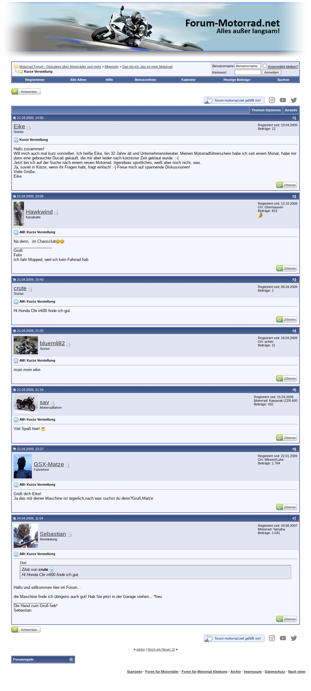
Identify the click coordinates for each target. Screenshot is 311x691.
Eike (19, 126)
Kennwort (219, 72)
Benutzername (223, 66)
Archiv (236, 671)
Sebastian (53, 534)
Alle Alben (78, 80)
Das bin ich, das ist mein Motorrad (147, 66)
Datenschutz (275, 671)
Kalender (188, 80)
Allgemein (111, 66)
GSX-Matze (49, 464)
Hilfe (109, 80)
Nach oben (297, 671)
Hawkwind (39, 212)
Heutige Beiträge (237, 80)
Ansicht (291, 110)
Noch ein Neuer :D (161, 649)
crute (20, 288)
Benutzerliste (145, 80)
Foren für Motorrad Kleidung (204, 671)
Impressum (253, 671)
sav (44, 402)
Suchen (283, 80)
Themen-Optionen (266, 110)
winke (140, 649)
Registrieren (35, 80)
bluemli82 (52, 343)
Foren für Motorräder (162, 671)
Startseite (134, 671)
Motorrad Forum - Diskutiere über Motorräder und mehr (60, 66)
